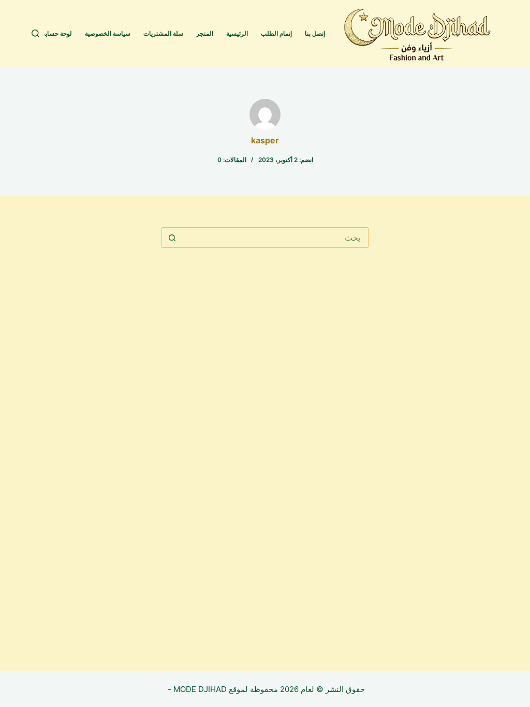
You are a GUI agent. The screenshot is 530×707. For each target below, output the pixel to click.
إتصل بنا (315, 33)
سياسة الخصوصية (107, 33)
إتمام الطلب (276, 33)
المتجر (204, 33)
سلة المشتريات (163, 33)
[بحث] (35, 33)
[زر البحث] (171, 237)
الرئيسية (237, 33)
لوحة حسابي (56, 33)
